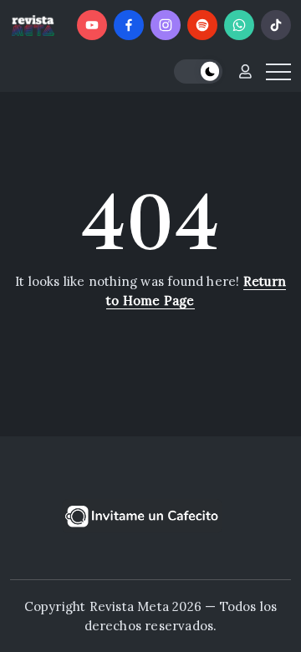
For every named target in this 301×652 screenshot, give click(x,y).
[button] (198, 71)
